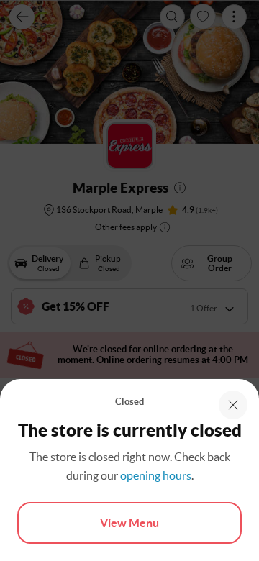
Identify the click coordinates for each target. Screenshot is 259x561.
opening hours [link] (155, 475)
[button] (233, 405)
